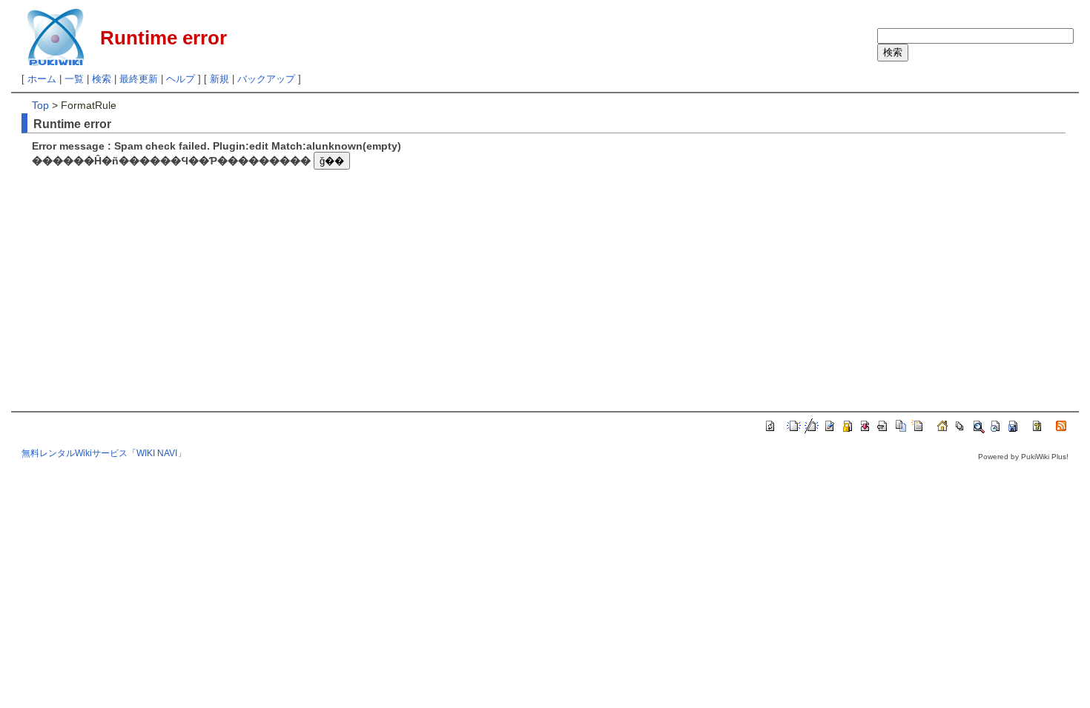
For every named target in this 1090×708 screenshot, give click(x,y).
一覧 (74, 78)
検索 (101, 78)
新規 (219, 78)
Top (40, 105)
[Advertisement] (156, 277)
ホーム (41, 78)
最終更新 (138, 78)
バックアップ (266, 78)
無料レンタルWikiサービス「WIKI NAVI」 (104, 453)
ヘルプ (180, 78)
